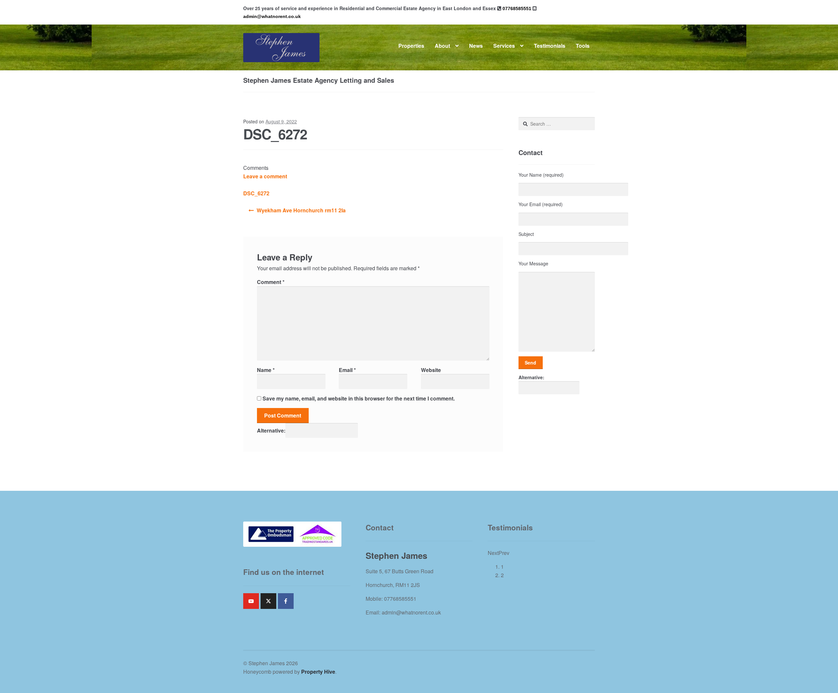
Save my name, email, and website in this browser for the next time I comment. (359, 398)
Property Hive (318, 671)
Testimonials (549, 45)
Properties (411, 45)
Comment (270, 282)
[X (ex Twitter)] (268, 601)
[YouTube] (251, 601)
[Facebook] (286, 601)
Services (504, 45)
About (442, 45)
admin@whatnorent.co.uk (272, 16)
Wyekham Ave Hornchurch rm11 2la (301, 210)
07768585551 (516, 8)
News (476, 45)
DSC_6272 (256, 193)
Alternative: (271, 430)
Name (266, 370)
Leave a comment (265, 176)
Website (431, 370)
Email (347, 370)
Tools (583, 45)
